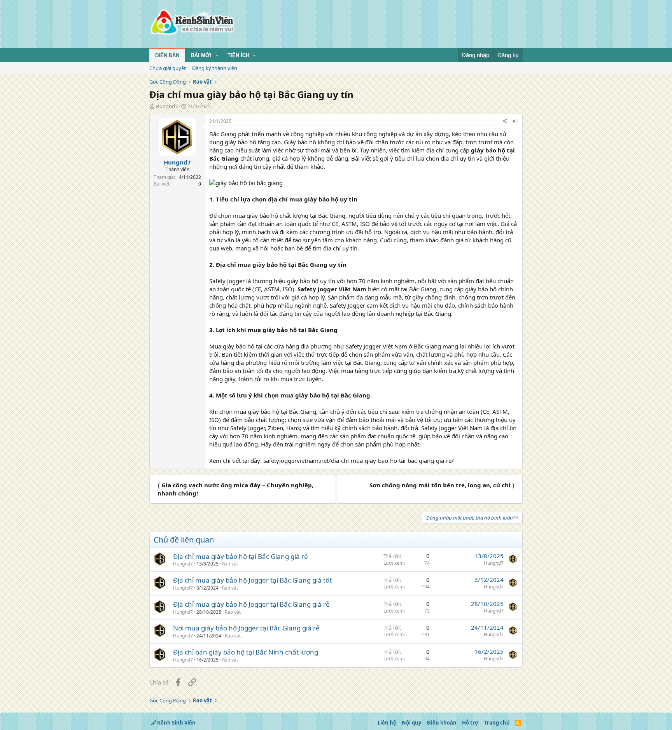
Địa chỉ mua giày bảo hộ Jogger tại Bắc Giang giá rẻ (251, 604)
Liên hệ (387, 722)
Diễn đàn (167, 55)
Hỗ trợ (470, 722)
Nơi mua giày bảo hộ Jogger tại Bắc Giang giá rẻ (246, 627)
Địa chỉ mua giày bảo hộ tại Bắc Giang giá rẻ (240, 556)
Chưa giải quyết (167, 68)
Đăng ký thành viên (214, 68)
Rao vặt (230, 563)
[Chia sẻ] (505, 121)
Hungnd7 (167, 106)
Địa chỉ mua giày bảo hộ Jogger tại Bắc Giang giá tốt (252, 580)
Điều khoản (442, 722)
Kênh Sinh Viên (176, 722)
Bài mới (201, 55)
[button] (217, 55)
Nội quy (411, 722)
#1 (515, 121)
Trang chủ (497, 722)
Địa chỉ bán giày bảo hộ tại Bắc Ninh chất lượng (245, 652)
